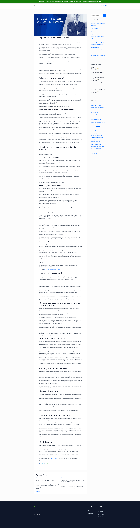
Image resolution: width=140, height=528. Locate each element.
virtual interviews (93, 151)
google (98, 126)
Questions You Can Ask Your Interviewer (52, 269)
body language (96, 124)
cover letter (101, 124)
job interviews (95, 137)
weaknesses (102, 151)
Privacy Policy (101, 511)
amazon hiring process (101, 107)
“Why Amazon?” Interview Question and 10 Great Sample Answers (72, 481)
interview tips (93, 135)
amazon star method (102, 122)
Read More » (38, 491)
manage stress (93, 141)
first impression (93, 126)
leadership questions (100, 139)
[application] (76, 5)
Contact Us (100, 516)
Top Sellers (74, 5)
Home (68, 5)
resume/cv (98, 146)
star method (94, 148)
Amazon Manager (93, 117)
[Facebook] (39, 463)
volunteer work (98, 151)
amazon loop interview (96, 115)
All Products (82, 5)
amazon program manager (95, 122)
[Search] (104, 15)
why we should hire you (94, 153)
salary (103, 146)
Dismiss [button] (99, 1)
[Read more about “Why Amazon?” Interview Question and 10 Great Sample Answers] (72, 478)
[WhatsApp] (47, 463)
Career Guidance (94, 28)
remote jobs (93, 146)
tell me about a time (100, 148)
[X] (42, 463)
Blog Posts (89, 5)
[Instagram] (35, 514)
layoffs (101, 137)
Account (96, 5)
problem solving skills (94, 144)
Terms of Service (101, 510)
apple (92, 124)
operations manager (95, 142)
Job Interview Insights (43, 39)
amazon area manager (94, 107)
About (89, 510)
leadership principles (94, 139)
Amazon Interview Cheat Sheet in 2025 (46, 480)
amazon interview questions (95, 112)
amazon (98, 105)
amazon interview (94, 109)
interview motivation (94, 130)
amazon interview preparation (95, 110)
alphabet (92, 105)
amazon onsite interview (96, 119)
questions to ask (99, 144)
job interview (99, 135)
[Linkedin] (44, 463)
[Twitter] (37, 514)
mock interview (97, 141)
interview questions (98, 133)
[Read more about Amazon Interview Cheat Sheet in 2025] (44, 478)
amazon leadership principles (95, 114)
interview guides (54, 458)
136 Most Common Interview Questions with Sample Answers (60, 439)
